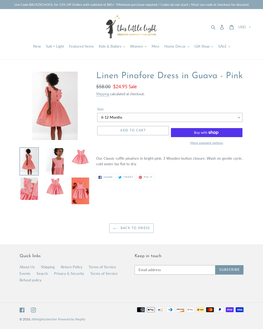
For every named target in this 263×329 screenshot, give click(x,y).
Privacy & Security (69, 273)
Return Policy (71, 267)
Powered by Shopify (71, 319)
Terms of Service (102, 267)
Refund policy (31, 280)
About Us (27, 267)
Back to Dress (134, 228)
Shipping (102, 94)
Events (25, 273)
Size (100, 109)
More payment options (206, 143)
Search (42, 273)
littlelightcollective (44, 319)
